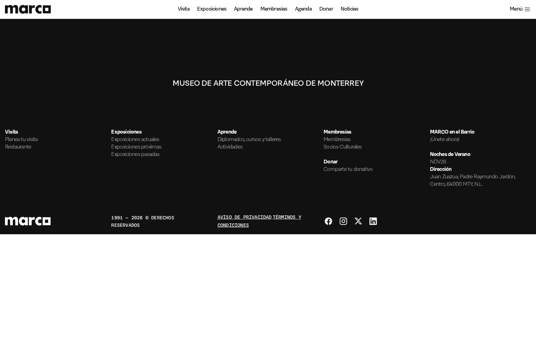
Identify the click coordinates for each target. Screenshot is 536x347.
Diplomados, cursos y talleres (249, 139)
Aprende (243, 9)
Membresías (274, 9)
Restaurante (18, 147)
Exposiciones (211, 9)
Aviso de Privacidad (244, 217)
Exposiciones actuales (135, 139)
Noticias (350, 9)
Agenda (303, 9)
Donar (326, 9)
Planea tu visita (21, 139)
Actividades (229, 147)
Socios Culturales (342, 147)
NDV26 (438, 162)
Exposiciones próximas (136, 147)
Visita (184, 9)
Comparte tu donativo (348, 169)
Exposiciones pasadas (135, 154)
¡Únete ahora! (445, 139)
